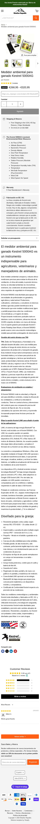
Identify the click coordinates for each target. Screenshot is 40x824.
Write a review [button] (20, 696)
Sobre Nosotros (17, 811)
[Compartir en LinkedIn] (11, 651)
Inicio (3, 25)
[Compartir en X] (7, 651)
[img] (6, 711)
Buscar (7, 811)
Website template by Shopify (20, 820)
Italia (19, 778)
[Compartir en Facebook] (2, 651)
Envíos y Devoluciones (23, 813)
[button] (6, 63)
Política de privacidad (20, 815)
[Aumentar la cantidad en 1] (20, 104)
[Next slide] (37, 63)
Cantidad (4, 99)
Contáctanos (28, 811)
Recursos (10, 813)
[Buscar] (36, 17)
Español (19, 772)
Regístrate (33, 762)
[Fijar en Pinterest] (15, 651)
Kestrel (6, 80)
